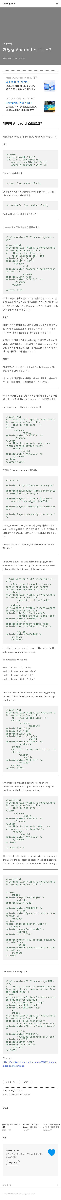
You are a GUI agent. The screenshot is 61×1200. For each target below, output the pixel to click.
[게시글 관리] (17, 1082)
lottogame (9, 3)
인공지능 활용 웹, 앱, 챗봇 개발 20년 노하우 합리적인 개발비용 (21, 87)
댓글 (4, 1137)
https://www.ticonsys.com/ (19, 78)
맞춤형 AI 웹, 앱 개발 (17, 82)
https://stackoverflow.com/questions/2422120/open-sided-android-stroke (29, 1063)
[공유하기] (13, 1082)
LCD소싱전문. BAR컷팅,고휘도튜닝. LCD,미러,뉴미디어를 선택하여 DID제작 (21, 108)
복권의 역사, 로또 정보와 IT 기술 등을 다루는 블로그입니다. (24, 1155)
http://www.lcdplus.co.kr (18, 98)
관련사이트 (7, 1184)
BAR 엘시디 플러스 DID (19, 102)
